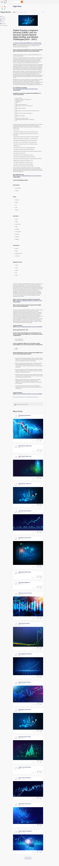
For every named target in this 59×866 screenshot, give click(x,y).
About (3, 16)
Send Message (4, 25)
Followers (4, 23)
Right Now (4, 18)
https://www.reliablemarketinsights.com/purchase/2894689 (29, 326)
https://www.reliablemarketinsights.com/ (31, 397)
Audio (3, 21)
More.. (41, 440)
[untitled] (28, 20)
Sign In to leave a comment (22, 404)
